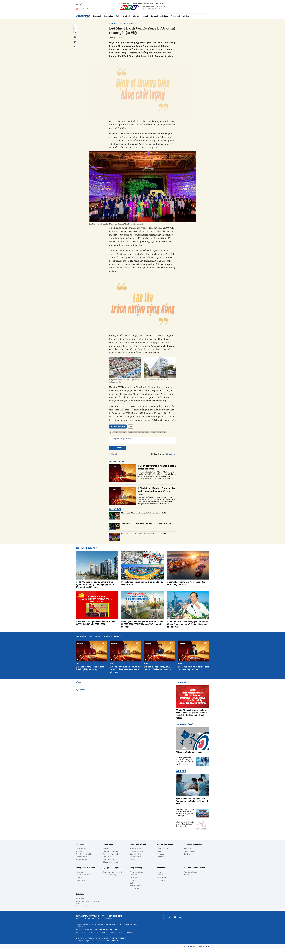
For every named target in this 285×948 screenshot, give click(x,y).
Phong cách (80, 872)
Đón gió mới (80, 898)
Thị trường (161, 854)
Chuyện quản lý (135, 857)
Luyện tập (133, 878)
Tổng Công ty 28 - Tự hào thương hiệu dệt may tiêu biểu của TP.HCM (146, 523)
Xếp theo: (154, 454)
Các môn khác (135, 888)
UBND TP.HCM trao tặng (158, 432)
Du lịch (186, 875)
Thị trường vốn (189, 851)
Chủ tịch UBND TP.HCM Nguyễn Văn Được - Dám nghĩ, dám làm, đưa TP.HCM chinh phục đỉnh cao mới (187, 624)
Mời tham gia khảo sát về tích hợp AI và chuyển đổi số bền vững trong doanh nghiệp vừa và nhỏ (184, 761)
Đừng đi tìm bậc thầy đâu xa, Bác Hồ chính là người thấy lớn (158, 668)
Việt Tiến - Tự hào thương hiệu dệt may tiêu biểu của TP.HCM (143, 534)
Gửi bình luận (117, 448)
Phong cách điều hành (110, 854)
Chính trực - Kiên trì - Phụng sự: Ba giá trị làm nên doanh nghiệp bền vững (156, 491)
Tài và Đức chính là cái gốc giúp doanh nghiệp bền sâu (193, 668)
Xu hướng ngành (81, 857)
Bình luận (79, 851)
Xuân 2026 (80, 894)
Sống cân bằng (136, 868)
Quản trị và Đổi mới (123, 16)
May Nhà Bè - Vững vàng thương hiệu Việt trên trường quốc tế (143, 513)
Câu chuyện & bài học (110, 862)
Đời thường (181, 771)
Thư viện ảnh (107, 636)
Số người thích (171, 454)
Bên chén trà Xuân (82, 906)
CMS (191, 946)
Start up (160, 851)
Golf (131, 883)
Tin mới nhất (83, 9)
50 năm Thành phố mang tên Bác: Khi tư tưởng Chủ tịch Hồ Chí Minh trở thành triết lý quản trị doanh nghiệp (191, 714)
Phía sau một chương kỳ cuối (189, 752)
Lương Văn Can (81, 880)
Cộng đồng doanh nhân (84, 854)
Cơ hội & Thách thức (164, 848)
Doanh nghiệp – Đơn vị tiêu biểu (138, 432)
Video (91, 636)
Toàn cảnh (97, 16)
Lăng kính (160, 857)
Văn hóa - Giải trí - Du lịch (194, 868)
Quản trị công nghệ (136, 851)
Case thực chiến (135, 854)
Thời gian (161, 454)
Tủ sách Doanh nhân (83, 875)
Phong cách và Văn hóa (180, 16)
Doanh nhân (108, 16)
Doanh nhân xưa (108, 857)
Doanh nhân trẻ (108, 859)
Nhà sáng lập (107, 848)
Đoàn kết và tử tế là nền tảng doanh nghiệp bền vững (156, 467)
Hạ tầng (187, 854)
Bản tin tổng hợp (81, 859)
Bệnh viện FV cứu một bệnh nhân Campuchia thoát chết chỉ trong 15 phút (192, 801)
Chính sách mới (81, 848)
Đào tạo (132, 859)
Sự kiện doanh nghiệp (112, 868)
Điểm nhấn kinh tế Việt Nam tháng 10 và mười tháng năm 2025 (186, 583)
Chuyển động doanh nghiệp (112, 872)
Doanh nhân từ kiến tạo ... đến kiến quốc (87, 902)
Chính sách (188, 848)
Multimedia (122, 23)
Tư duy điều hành (136, 848)
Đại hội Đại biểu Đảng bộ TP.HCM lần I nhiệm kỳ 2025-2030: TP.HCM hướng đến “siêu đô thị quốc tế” (142, 624)
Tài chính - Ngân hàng (159, 16)
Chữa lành (133, 875)
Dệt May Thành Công (119, 432)
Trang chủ (112, 23)
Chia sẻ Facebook (119, 426)
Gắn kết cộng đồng (109, 875)
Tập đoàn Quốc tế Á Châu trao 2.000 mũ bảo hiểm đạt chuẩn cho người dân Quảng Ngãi (185, 813)
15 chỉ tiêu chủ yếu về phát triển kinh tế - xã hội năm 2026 (142, 583)
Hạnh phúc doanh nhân (111, 851)
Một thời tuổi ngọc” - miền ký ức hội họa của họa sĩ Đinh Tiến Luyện (185, 824)
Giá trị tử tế (79, 878)
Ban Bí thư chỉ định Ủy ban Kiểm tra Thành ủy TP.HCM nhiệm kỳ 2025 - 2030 (96, 622)
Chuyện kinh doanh (140, 16)
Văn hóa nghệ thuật (191, 872)
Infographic (133, 23)
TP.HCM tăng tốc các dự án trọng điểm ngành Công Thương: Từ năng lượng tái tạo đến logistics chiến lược (95, 584)
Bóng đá (133, 880)
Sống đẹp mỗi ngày (136, 872)
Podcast (98, 636)
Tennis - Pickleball (136, 886)
